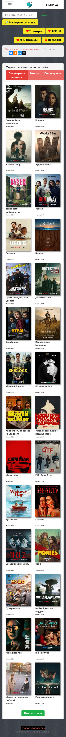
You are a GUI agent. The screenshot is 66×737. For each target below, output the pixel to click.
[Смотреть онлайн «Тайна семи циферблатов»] (18, 190)
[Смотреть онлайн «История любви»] (47, 367)
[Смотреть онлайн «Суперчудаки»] (18, 590)
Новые (34, 73)
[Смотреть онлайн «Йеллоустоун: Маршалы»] (47, 323)
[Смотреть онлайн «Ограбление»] (18, 323)
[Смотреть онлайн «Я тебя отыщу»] (18, 145)
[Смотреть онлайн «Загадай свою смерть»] (18, 545)
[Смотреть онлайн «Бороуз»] (47, 234)
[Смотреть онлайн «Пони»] (47, 545)
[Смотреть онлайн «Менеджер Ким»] (18, 634)
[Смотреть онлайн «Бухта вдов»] (18, 501)
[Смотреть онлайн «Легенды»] (18, 234)
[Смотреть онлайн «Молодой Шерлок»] (18, 367)
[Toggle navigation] (9, 4)
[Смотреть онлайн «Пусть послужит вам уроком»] (18, 279)
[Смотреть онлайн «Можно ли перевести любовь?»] (18, 678)
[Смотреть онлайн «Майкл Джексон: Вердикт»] (47, 590)
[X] (24, 53)
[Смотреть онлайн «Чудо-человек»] (47, 145)
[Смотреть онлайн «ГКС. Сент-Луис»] (47, 456)
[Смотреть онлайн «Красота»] (47, 501)
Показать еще (33, 713)
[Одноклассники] (15, 53)
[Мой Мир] (20, 53)
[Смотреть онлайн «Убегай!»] (47, 190)
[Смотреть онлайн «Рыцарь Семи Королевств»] (18, 101)
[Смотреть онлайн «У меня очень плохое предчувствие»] (47, 412)
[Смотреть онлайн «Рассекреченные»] (47, 678)
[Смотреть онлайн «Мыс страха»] (18, 456)
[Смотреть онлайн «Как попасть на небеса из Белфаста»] (18, 412)
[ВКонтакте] (11, 53)
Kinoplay (52, 4)
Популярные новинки (16, 75)
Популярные (52, 73)
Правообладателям (33, 728)
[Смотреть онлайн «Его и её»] (47, 101)
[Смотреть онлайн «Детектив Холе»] (47, 279)
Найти (44, 15)
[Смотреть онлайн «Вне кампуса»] (47, 634)
